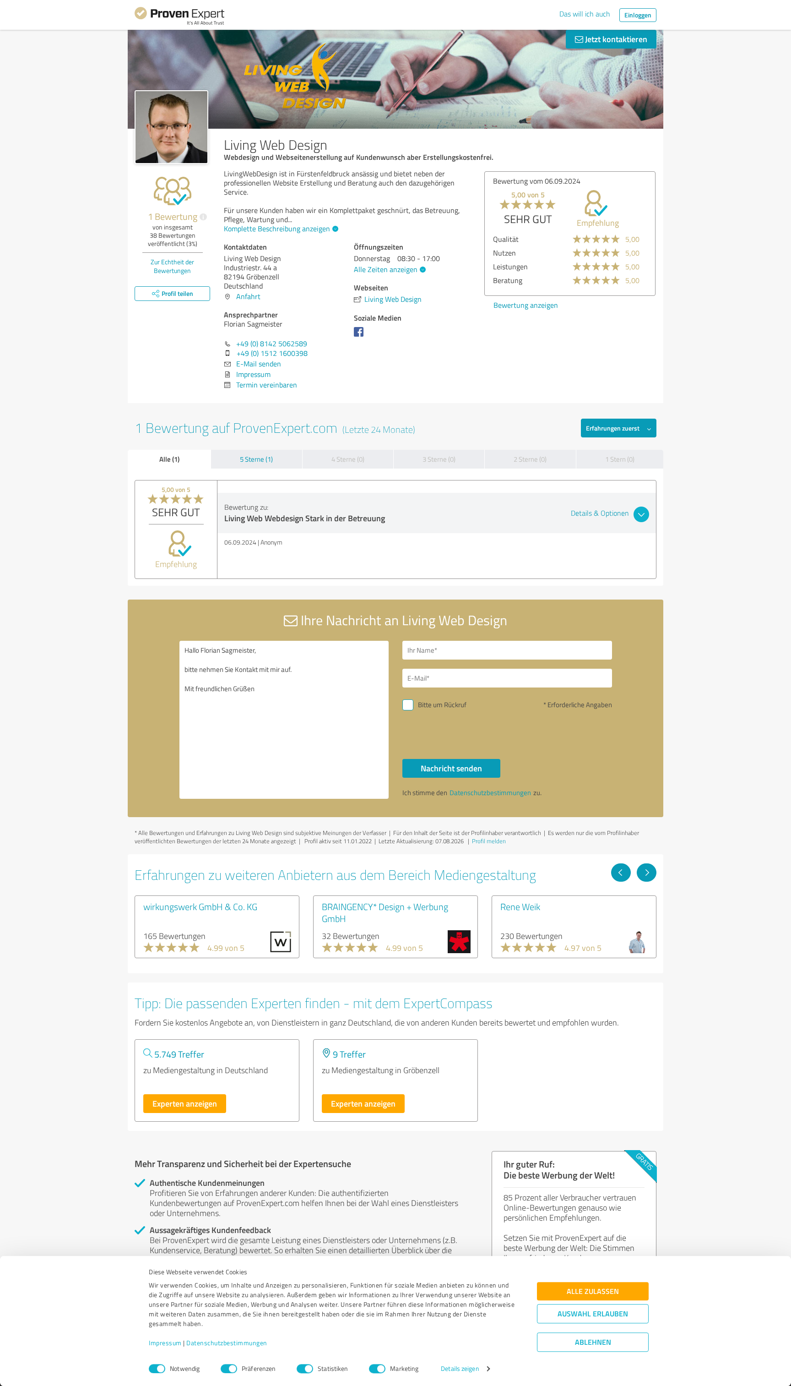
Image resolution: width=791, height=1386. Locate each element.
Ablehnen (593, 1342)
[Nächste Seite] (646, 872)
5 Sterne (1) (256, 459)
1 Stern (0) (619, 459)
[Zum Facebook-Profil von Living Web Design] (360, 336)
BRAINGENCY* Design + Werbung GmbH (385, 912)
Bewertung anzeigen (525, 305)
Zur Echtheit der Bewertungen (172, 266)
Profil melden (489, 841)
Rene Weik (520, 906)
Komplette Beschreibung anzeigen (277, 229)
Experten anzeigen (184, 1103)
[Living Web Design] (171, 127)
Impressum (165, 1343)
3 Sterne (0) (439, 459)
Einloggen (637, 15)
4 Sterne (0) (347, 459)
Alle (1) (169, 459)
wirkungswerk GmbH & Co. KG (200, 906)
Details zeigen (460, 1368)
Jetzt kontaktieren (615, 39)
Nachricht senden (451, 768)
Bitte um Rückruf (442, 704)
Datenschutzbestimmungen (226, 1343)
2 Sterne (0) (530, 459)
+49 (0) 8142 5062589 (271, 343)
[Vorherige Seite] (621, 872)
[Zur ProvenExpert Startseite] (179, 17)
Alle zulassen (593, 1291)
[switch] (229, 1368)
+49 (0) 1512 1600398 (272, 353)
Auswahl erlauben (593, 1314)
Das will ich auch (584, 14)
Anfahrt (248, 296)
